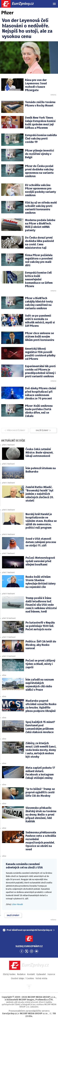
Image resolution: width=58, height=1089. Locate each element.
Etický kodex (9, 974)
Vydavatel (41, 974)
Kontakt (31, 974)
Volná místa (41, 978)
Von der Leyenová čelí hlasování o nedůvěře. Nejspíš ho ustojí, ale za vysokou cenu (27, 28)
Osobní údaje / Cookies (22, 978)
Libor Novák (17, 904)
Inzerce (51, 974)
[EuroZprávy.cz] (20, 4)
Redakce (21, 974)
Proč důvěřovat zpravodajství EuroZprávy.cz (29, 930)
